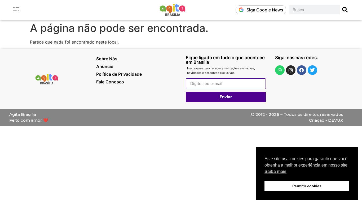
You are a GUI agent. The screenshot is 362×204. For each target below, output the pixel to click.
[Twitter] (312, 70)
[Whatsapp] (280, 70)
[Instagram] (290, 70)
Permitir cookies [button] (306, 186)
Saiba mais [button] (275, 171)
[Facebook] (301, 70)
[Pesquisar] (345, 9)
